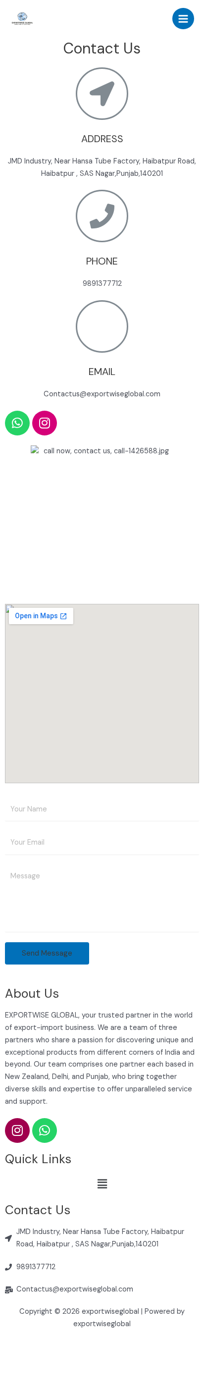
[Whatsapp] (17, 423)
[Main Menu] (183, 19)
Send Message (47, 953)
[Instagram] (44, 423)
